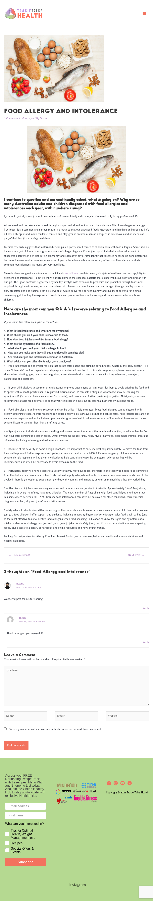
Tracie (22, 618)
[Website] (127, 716)
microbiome (72, 273)
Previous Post (19, 555)
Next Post (136, 555)
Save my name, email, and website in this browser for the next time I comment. (55, 729)
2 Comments (11, 118)
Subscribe (25, 862)
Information (27, 118)
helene (20, 584)
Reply (145, 608)
